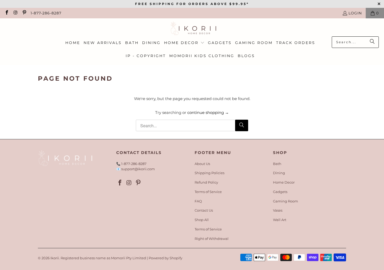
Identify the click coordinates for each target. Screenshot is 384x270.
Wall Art (279, 220)
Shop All (202, 220)
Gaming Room (285, 201)
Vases (277, 210)
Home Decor (284, 182)
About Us (202, 164)
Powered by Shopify (165, 258)
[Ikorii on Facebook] (6, 13)
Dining (279, 173)
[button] (184, 42)
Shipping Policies (209, 173)
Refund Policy (206, 182)
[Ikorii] (192, 28)
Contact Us (204, 210)
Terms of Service (208, 192)
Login (355, 13)
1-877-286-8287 (46, 13)
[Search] (372, 42)
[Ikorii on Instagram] (15, 13)
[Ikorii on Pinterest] (24, 13)
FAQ (198, 201)
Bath (277, 164)
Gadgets (280, 192)
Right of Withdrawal (212, 238)
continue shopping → (208, 112)
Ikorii (54, 258)
